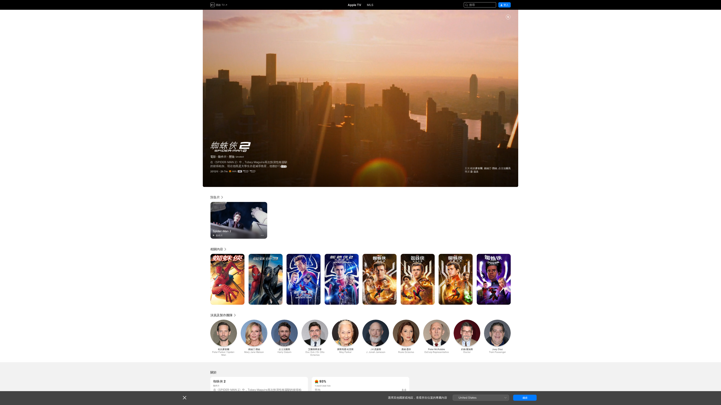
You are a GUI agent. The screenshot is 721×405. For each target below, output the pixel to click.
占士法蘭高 (505, 168)
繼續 (525, 397)
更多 (284, 166)
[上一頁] (206, 279)
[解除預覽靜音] (508, 17)
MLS (370, 5)
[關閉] (184, 397)
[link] (217, 197)
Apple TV (354, 5)
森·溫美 (474, 171)
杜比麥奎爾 (476, 168)
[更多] (262, 235)
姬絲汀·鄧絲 (490, 168)
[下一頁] (514, 279)
